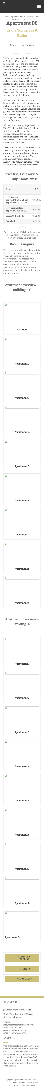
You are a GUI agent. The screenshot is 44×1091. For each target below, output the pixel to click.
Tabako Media (33, 1082)
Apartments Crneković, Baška (25, 1080)
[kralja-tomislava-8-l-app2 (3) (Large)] (22, 673)
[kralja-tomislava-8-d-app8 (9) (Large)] (22, 544)
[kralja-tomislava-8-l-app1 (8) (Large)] (22, 639)
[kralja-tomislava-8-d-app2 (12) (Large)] (22, 339)
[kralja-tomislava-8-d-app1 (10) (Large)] (22, 305)
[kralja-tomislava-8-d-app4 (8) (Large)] (22, 407)
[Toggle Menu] (38, 6)
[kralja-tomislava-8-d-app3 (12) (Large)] (22, 373)
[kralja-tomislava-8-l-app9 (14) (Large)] (22, 912)
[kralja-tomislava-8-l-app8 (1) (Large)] (22, 878)
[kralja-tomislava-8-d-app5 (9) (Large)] (22, 441)
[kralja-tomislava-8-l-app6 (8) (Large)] (22, 810)
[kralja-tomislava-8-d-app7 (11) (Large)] (22, 510)
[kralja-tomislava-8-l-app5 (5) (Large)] (22, 776)
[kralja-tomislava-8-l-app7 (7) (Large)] (22, 844)
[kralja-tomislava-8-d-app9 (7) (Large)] (22, 578)
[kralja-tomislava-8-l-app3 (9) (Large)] (22, 707)
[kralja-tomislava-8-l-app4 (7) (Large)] (22, 741)
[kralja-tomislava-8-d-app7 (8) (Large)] (22, 475)
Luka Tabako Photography (25, 1085)
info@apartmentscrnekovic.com (18, 1025)
